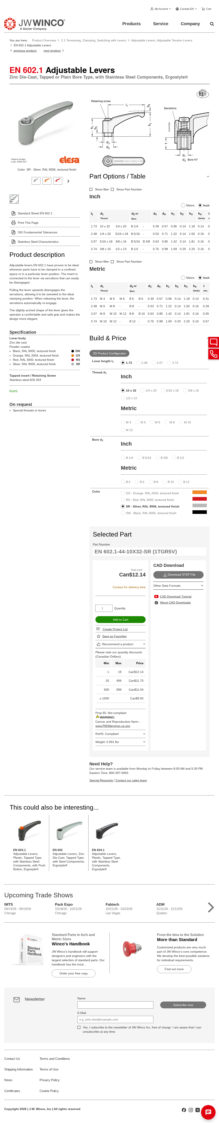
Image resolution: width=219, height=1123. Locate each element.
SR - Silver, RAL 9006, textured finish (152, 506)
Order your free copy (73, 973)
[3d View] (203, 94)
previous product (25, 50)
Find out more (174, 969)
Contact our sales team (131, 780)
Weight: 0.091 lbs (107, 742)
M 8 (172, 422)
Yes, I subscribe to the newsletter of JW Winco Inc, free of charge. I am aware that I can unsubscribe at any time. (142, 1029)
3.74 (175, 362)
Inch (206, 205)
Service (160, 23)
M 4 (128, 422)
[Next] (68, 181)
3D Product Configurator (109, 353)
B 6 (142, 482)
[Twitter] (197, 1109)
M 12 (129, 430)
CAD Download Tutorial (175, 596)
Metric (190, 205)
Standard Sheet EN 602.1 (35, 213)
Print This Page (28, 222)
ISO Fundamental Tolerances (37, 232)
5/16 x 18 (172, 390)
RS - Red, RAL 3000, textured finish (150, 500)
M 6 (157, 422)
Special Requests (101, 780)
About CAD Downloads (175, 602)
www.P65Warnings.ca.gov (112, 726)
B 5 (128, 482)
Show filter (102, 189)
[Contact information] (213, 354)
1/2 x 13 (131, 398)
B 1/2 (180, 457)
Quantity (120, 608)
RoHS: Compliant (107, 734)
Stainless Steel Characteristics (38, 241)
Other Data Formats (167, 585)
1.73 (129, 362)
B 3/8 (164, 457)
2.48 (144, 362)
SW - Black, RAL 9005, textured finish (151, 513)
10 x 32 (131, 390)
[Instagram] (191, 1109)
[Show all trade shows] (211, 906)
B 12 (186, 482)
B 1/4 (129, 457)
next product (52, 50)
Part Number (101, 544)
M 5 (143, 422)
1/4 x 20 (151, 390)
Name (81, 998)
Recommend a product (117, 644)
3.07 (160, 362)
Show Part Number (129, 189)
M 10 (187, 422)
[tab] (36, 180)
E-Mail (81, 1013)
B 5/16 (146, 457)
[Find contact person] (213, 342)
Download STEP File (181, 574)
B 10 (171, 482)
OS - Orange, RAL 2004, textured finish (152, 493)
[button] (161, 9)
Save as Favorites (114, 636)
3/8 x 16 (193, 390)
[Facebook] (184, 1109)
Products (131, 23)
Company (190, 23)
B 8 (156, 482)
